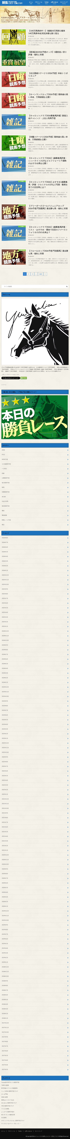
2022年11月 (5, 747)
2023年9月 (5, 701)
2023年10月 (5, 696)
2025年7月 (5, 598)
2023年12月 (5, 687)
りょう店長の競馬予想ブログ (9, 1091)
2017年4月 (5, 1060)
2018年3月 (5, 1009)
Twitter (46, 2)
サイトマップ (63, 2)
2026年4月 (5, 556)
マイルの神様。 (5, 1109)
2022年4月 (5, 780)
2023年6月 (5, 715)
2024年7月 (5, 654)
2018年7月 (5, 990)
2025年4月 (5, 612)
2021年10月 (5, 808)
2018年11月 (5, 971)
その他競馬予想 (6, 464)
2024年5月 (5, 663)
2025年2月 (5, 621)
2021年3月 (5, 841)
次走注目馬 (5, 501)
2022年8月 (5, 761)
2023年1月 (5, 738)
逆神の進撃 (4, 1097)
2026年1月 (5, 570)
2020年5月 (5, 887)
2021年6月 (5, 827)
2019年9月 (5, 925)
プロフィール (38, 2)
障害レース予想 (6, 520)
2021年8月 (5, 817)
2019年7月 (5, 934)
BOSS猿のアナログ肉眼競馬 (9, 1088)
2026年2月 (5, 565)
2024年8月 (5, 649)
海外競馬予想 (5, 506)
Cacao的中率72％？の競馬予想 (10, 1082)
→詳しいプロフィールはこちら (10, 374)
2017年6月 (5, 1051)
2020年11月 (5, 859)
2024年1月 (5, 682)
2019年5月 (5, 943)
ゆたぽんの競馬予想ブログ (9, 1103)
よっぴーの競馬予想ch (7, 1111)
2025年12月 (5, 575)
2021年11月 (5, 803)
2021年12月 (5, 799)
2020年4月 (5, 892)
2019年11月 (5, 915)
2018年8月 (5, 985)
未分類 (4, 496)
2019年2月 (5, 957)
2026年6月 (5, 547)
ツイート (3, 384)
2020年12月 (5, 855)
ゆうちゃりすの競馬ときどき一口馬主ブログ (46, 1136)
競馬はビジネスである (7, 1100)
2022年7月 (5, 766)
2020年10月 (5, 864)
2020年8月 (5, 873)
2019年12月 (5, 911)
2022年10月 (5, 752)
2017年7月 (5, 1046)
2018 (3, 450)
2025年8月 (5, 594)
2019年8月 (5, 929)
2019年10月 (5, 920)
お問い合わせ (54, 2)
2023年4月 (5, 724)
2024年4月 (5, 668)
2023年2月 (5, 733)
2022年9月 (5, 757)
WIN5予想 (5, 459)
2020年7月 (5, 878)
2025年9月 (5, 589)
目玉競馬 (3, 1117)
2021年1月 (5, 850)
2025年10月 (5, 584)
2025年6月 (5, 603)
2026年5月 (5, 551)
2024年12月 (5, 631)
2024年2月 (5, 677)
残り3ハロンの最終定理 (8, 1114)
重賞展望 (4, 515)
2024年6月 (5, 659)
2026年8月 (5, 538)
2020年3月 (5, 897)
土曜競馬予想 (5, 478)
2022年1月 (5, 794)
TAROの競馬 (5, 1085)
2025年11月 (5, 579)
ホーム (31, 2)
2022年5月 (5, 775)
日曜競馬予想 (5, 492)
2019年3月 (5, 953)
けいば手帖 (4, 1094)
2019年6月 (5, 939)
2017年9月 (5, 1037)
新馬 (3, 487)
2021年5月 (5, 831)
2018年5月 (5, 999)
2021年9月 (5, 813)
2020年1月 (5, 906)
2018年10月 (5, 976)
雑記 (3, 524)
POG (3, 454)
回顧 (3, 473)
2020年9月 (5, 869)
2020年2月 (5, 901)
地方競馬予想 (5, 482)
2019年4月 (5, 948)
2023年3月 (5, 729)
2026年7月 (5, 542)
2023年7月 (5, 710)
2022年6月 (5, 771)
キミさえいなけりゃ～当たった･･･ (11, 1123)
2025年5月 (5, 607)
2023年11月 (5, 691)
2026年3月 (5, 561)
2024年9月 (5, 645)
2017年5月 (5, 1055)
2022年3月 (5, 785)
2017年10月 (5, 1032)
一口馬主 (4, 468)
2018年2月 (5, 1013)
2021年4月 (5, 836)
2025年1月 (5, 626)
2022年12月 (5, 743)
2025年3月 (5, 617)
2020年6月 (5, 883)
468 (40, 274)
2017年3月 (5, 1065)
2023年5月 (5, 719)
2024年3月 (5, 673)
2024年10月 (5, 640)
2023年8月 (5, 705)
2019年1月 (5, 962)
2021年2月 (5, 845)
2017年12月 (5, 1023)
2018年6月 (5, 995)
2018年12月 (5, 967)
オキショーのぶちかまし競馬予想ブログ (12, 1120)
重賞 (3, 510)
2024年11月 (5, 635)
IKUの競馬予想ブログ (7, 1106)
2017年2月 (5, 1069)
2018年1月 (5, 1018)
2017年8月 (5, 1041)
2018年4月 (5, 1004)
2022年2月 (5, 789)
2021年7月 (5, 822)
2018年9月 (5, 981)
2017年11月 (5, 1027)
